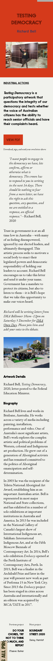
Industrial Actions (16, 83)
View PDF (13, 140)
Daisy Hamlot (36, 640)
